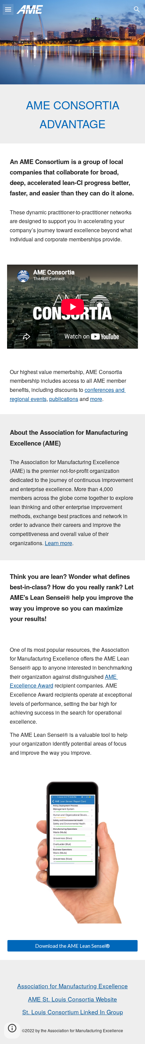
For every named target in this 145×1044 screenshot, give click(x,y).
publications (63, 399)
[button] (8, 9)
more (96, 399)
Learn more (58, 543)
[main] (72, 113)
